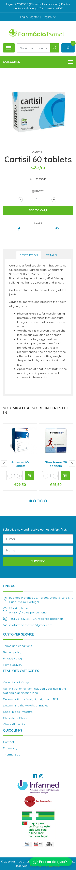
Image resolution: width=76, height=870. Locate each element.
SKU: (32, 179)
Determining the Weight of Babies (25, 705)
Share (38, 223)
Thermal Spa (11, 754)
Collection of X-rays (16, 682)
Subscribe (38, 561)
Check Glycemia (14, 724)
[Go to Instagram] (41, 776)
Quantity (38, 191)
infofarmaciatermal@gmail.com (30, 625)
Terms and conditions (17, 646)
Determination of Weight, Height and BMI (30, 699)
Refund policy (12, 652)
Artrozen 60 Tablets (20, 464)
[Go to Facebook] (35, 776)
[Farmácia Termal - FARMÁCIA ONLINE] (36, 32)
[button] (49, 17)
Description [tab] (28, 255)
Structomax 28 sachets (56, 464)
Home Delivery (12, 665)
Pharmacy (10, 748)
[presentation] (4, 463)
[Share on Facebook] (19, 229)
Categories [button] (11, 62)
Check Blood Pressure (17, 712)
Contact (8, 742)
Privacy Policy (12, 658)
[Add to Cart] (29, 475)
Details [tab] (51, 255)
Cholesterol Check (15, 718)
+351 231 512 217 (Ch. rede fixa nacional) (36, 619)
